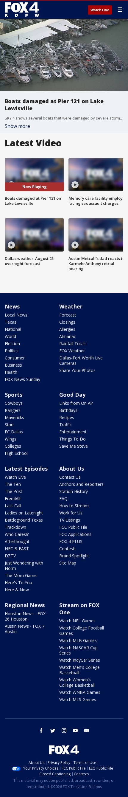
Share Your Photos (77, 370)
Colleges (13, 446)
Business (13, 365)
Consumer (15, 358)
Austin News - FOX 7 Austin (24, 628)
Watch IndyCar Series (79, 660)
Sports (13, 394)
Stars (10, 424)
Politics (11, 350)
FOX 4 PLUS (70, 541)
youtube (75, 730)
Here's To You (18, 582)
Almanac (67, 336)
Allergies (67, 329)
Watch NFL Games (77, 621)
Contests (68, 548)
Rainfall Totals (73, 343)
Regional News (25, 605)
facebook (41, 730)
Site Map (67, 563)
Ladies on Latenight (24, 513)
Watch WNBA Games (79, 692)
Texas (10, 322)
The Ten (13, 484)
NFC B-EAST (17, 548)
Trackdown (15, 527)
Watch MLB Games (78, 640)
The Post (13, 491)
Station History (73, 491)
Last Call (13, 505)
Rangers (13, 410)
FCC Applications (75, 534)
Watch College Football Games (81, 630)
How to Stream (74, 505)
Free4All (12, 498)
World (10, 336)
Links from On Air (76, 403)
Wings (10, 439)
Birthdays (68, 410)
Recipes (66, 417)
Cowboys (14, 403)
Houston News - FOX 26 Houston (25, 616)
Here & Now (17, 590)
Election (12, 343)
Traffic (65, 424)
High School (16, 453)
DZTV (10, 556)
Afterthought (17, 541)
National (13, 329)
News (12, 306)
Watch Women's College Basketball (77, 682)
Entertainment (73, 432)
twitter (52, 730)
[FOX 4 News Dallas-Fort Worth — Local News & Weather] (22, 9)
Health (11, 372)
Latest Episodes (26, 468)
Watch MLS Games (77, 699)
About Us (71, 468)
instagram (64, 730)
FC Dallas (14, 432)
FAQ (63, 498)
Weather (70, 306)
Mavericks (14, 417)
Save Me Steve (73, 446)
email (86, 730)
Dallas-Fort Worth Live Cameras (81, 360)
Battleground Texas (24, 520)
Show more (17, 126)
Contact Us (70, 477)
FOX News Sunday (22, 379)
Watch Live (99, 10)
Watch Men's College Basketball (79, 669)
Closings (67, 322)
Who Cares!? (17, 534)
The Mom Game (21, 575)
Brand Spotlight (74, 556)
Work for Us (70, 513)
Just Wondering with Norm (24, 565)
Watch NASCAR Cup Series (78, 650)
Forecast (67, 315)
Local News (16, 315)
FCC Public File (73, 527)
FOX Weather (72, 350)
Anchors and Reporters (81, 484)
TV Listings (69, 520)
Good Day (72, 394)
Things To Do (72, 439)
